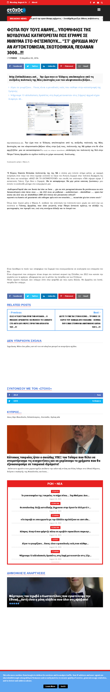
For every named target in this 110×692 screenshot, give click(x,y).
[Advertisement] (55, 644)
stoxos (55, 491)
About (34, 2)
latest (55, 539)
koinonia (55, 503)
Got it (63, 686)
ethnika (91, 19)
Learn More (50, 686)
